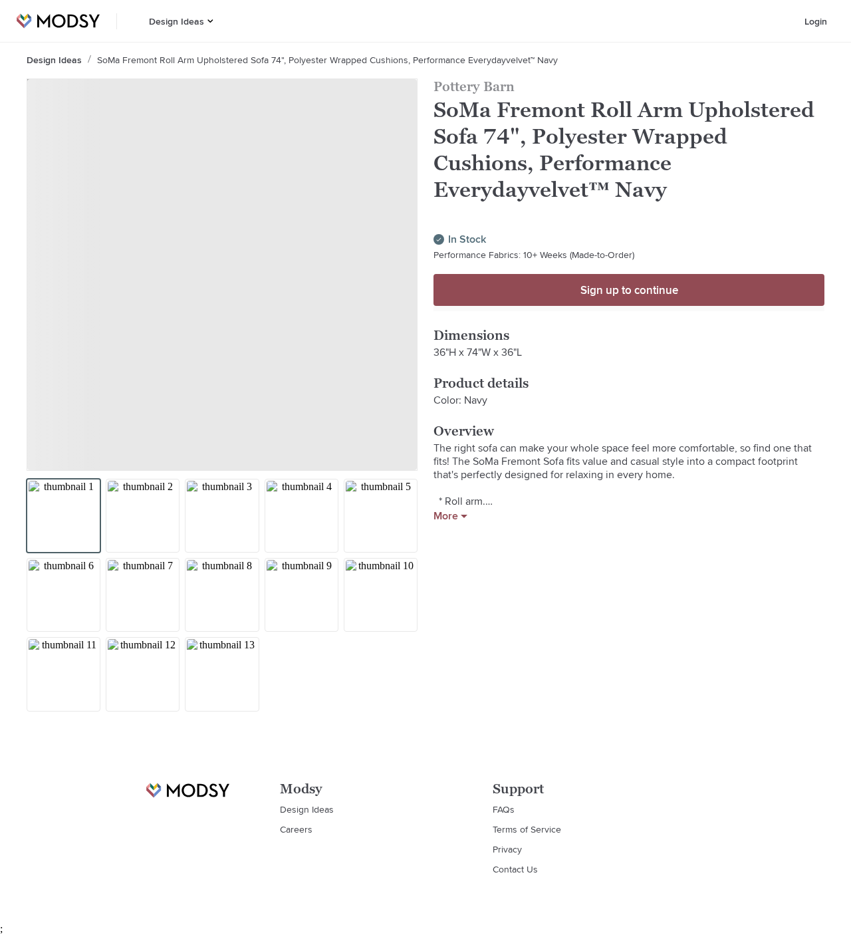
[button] (210, 21)
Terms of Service (527, 829)
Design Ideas (176, 21)
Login (815, 21)
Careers (296, 829)
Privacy (507, 849)
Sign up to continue (629, 290)
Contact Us (515, 869)
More (445, 516)
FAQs (504, 809)
